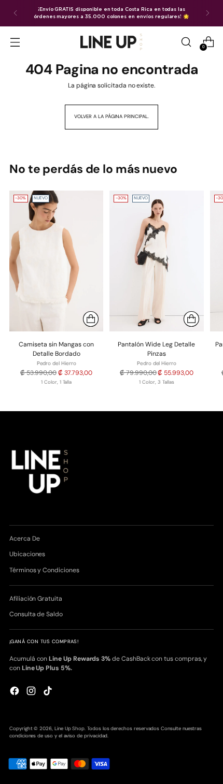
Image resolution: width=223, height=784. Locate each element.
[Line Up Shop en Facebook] (15, 692)
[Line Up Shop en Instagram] (32, 692)
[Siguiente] (207, 13)
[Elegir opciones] (90, 319)
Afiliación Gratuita (35, 598)
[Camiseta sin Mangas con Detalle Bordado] (56, 261)
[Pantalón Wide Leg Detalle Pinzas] (156, 261)
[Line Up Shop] (111, 41)
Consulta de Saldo (36, 614)
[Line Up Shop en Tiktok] (49, 692)
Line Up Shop (69, 728)
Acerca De (24, 538)
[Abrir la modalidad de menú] (14, 42)
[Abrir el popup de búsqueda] (186, 42)
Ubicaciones (27, 554)
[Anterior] (15, 13)
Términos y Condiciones (44, 570)
